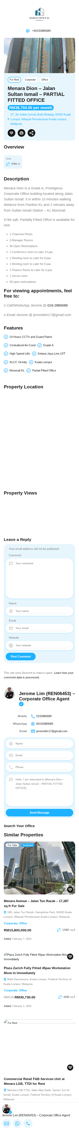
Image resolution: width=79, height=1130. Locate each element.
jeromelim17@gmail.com (51, 731)
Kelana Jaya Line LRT (51, 353)
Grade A (48, 345)
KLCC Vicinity (18, 362)
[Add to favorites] (11, 133)
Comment (15, 555)
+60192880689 (41, 30)
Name (12, 603)
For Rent (14, 79)
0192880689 (44, 716)
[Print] (21, 133)
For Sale (12, 845)
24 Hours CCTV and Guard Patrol (31, 336)
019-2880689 (57, 305)
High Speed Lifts (20, 353)
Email (12, 620)
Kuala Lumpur (43, 362)
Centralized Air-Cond (22, 345)
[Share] (31, 133)
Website (14, 637)
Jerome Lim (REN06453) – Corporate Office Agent (47, 696)
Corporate (30, 79)
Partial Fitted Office (44, 370)
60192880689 (44, 723)
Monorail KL (17, 370)
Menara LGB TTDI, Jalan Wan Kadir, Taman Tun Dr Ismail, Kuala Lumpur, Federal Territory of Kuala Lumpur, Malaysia (37, 1095)
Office (44, 79)
